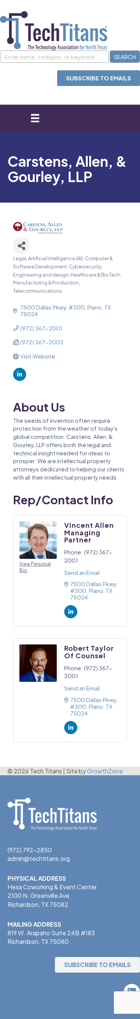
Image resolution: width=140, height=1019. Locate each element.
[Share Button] (21, 245)
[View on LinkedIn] (19, 378)
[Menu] (35, 117)
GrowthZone (105, 771)
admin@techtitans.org (38, 858)
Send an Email (82, 572)
